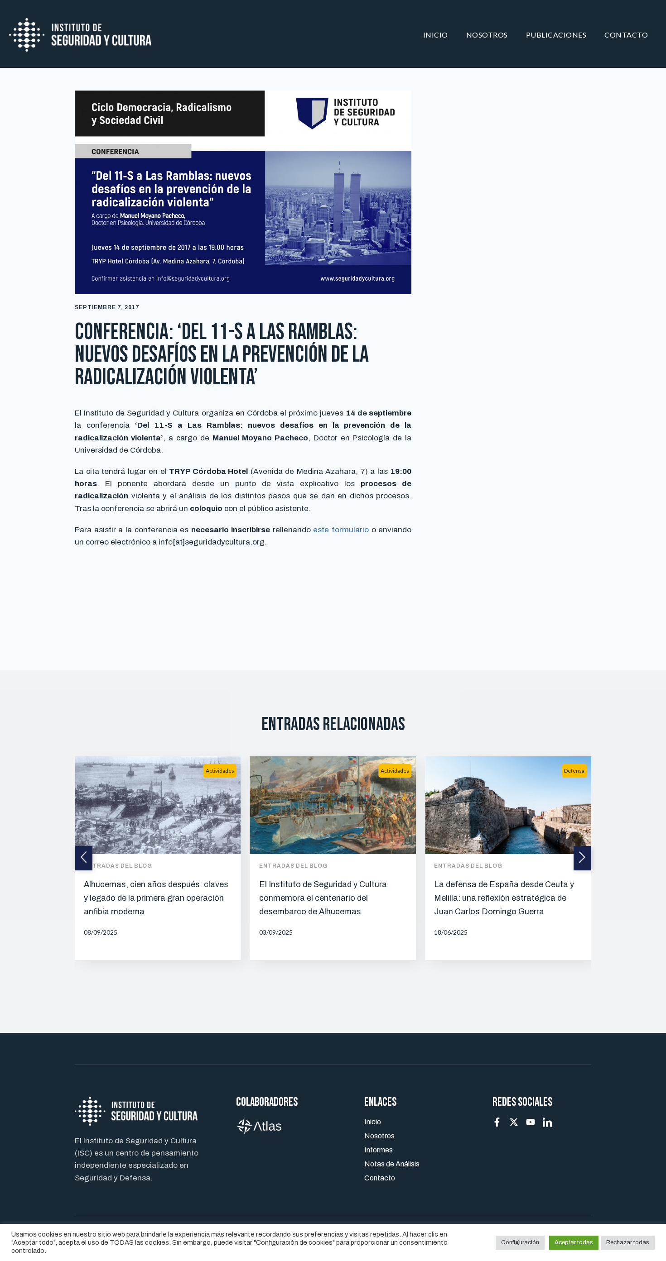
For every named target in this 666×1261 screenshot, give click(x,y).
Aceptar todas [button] (574, 1242)
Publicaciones (556, 34)
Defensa (574, 770)
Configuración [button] (520, 1242)
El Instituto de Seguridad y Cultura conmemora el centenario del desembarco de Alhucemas (323, 898)
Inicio (435, 34)
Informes (378, 1150)
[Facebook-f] (497, 1122)
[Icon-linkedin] (547, 1122)
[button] (83, 858)
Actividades (220, 770)
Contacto (626, 34)
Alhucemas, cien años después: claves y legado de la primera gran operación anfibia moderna (156, 898)
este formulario (341, 529)
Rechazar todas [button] (627, 1242)
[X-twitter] (513, 1122)
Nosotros (487, 34)
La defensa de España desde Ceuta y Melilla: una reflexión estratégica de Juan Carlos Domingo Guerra (504, 898)
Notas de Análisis (392, 1164)
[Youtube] (530, 1122)
